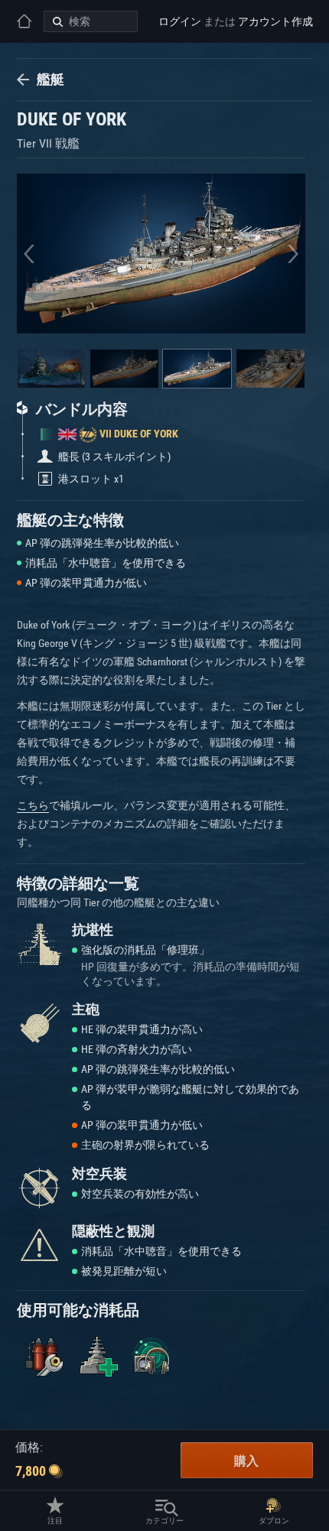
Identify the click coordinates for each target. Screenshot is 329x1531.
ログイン (179, 21)
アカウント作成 (275, 21)
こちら (33, 805)
